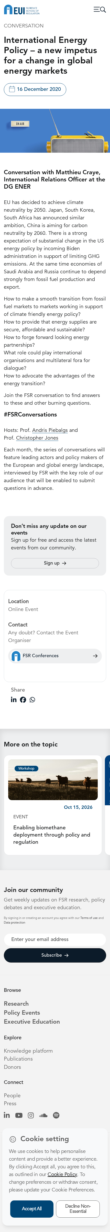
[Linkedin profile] (7, 1116)
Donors (12, 1067)
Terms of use (89, 918)
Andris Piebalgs (50, 430)
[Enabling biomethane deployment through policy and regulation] (53, 779)
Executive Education (32, 1022)
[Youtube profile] (19, 1116)
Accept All (32, 1209)
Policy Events (22, 1013)
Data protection (14, 922)
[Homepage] (21, 9)
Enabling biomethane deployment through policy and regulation (51, 835)
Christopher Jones (37, 438)
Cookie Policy (62, 1174)
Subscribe (51, 955)
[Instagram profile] (31, 1116)
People (12, 1096)
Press (10, 1104)
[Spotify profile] (56, 1116)
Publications (18, 1059)
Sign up (52, 563)
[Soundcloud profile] (43, 1116)
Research (16, 1004)
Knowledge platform (28, 1051)
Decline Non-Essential (78, 1209)
